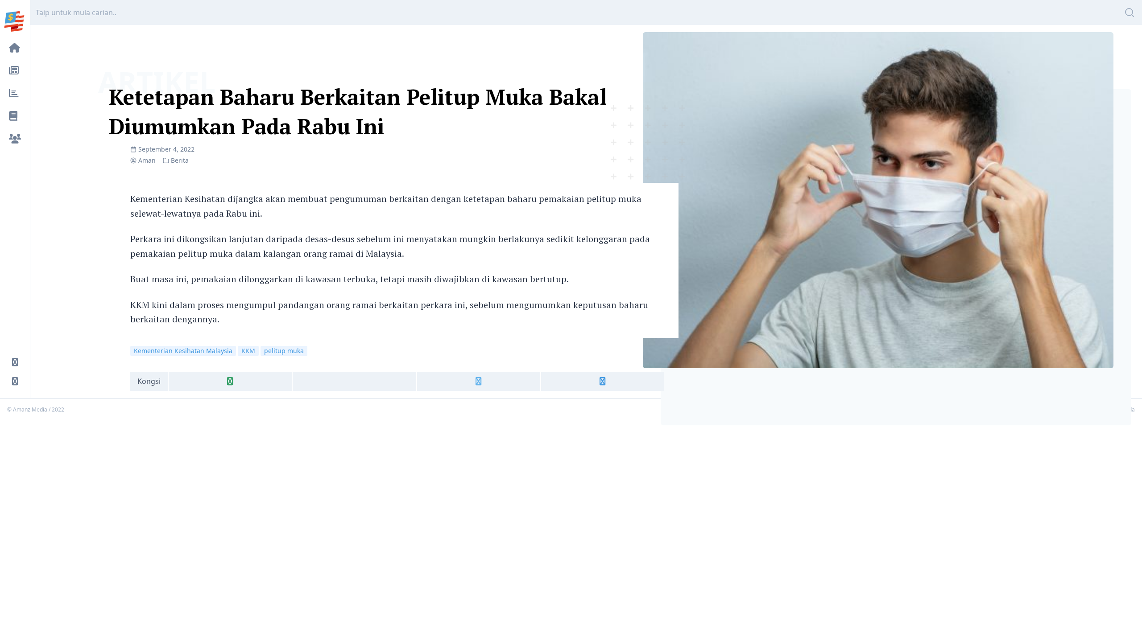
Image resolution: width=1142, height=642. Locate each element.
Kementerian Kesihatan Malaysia (183, 350)
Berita (180, 160)
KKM (248, 350)
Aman (147, 160)
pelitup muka (284, 350)
